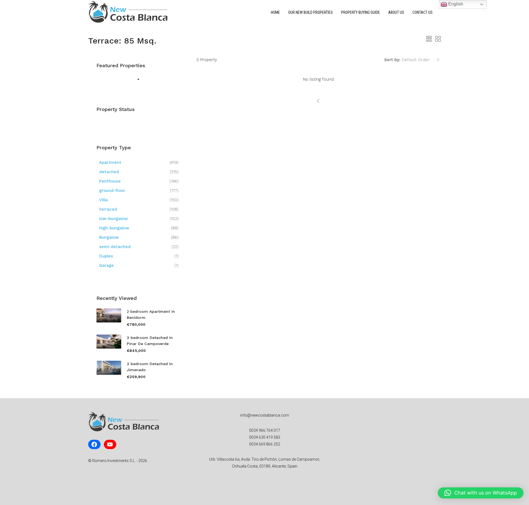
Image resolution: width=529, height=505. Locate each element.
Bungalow (109, 237)
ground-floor (112, 190)
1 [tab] (139, 80)
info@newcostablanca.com (264, 415)
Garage (106, 265)
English (455, 4)
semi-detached (115, 246)
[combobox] (420, 60)
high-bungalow (114, 228)
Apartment (110, 162)
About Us (396, 12)
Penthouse (110, 181)
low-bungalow (113, 218)
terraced (108, 209)
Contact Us (422, 12)
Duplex (106, 256)
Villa (103, 199)
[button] (480, 492)
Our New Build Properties (310, 12)
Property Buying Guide (360, 12)
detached (109, 171)
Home (275, 12)
